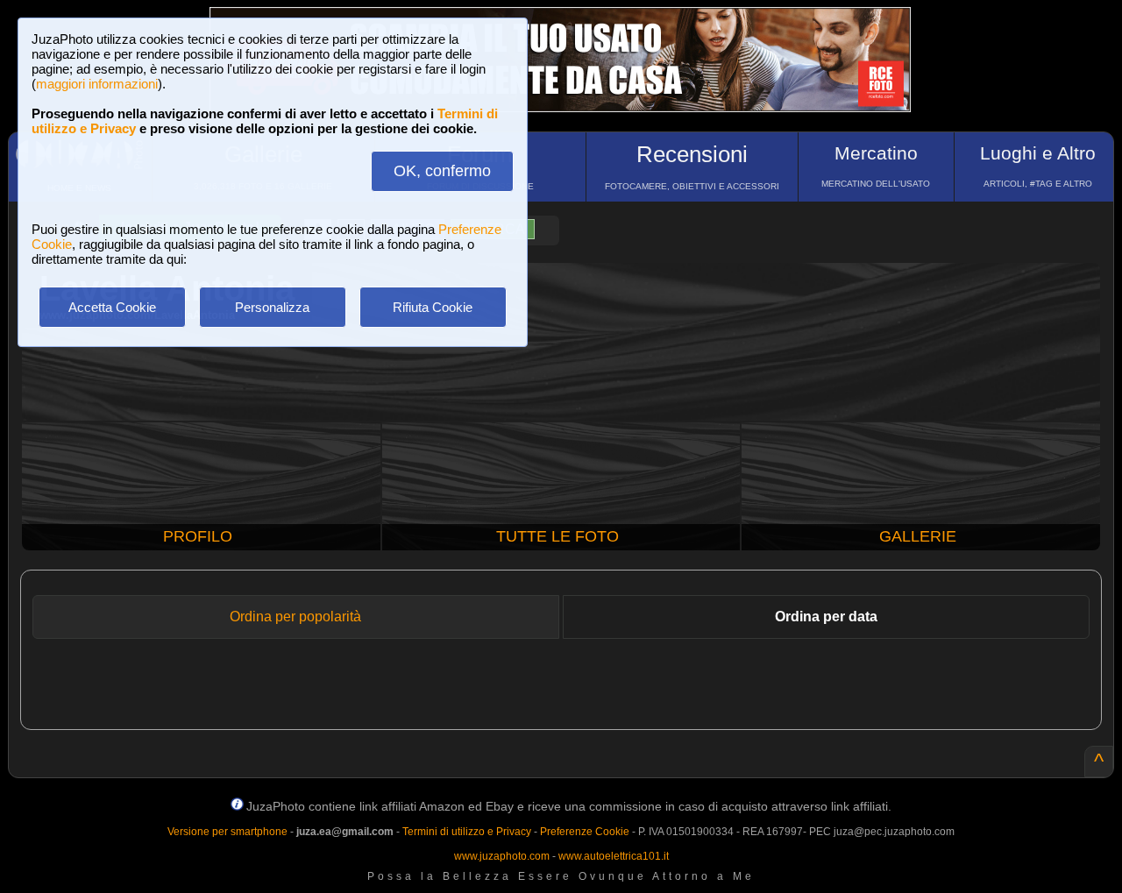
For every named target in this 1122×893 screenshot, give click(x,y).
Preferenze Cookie (584, 832)
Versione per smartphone (227, 832)
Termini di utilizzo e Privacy (466, 832)
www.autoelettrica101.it (613, 856)
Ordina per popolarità (295, 616)
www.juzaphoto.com (502, 856)
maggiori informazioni (97, 83)
